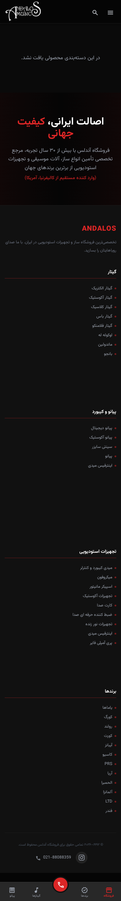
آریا (109, 773)
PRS (108, 764)
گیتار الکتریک (102, 288)
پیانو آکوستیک (100, 438)
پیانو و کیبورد (104, 412)
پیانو (108, 456)
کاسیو (107, 755)
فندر (108, 811)
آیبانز (108, 745)
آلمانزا (107, 792)
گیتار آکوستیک (100, 298)
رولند (108, 727)
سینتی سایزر (102, 447)
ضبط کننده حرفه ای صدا (92, 615)
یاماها (107, 708)
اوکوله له (105, 335)
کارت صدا (104, 605)
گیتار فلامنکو (102, 326)
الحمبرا (106, 783)
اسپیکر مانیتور (101, 587)
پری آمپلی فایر (101, 643)
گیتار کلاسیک (101, 307)
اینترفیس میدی (100, 466)
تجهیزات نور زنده (98, 624)
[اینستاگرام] (82, 857)
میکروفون (104, 577)
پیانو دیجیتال (101, 428)
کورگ (108, 717)
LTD (108, 802)
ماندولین (105, 345)
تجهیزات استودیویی (97, 551)
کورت (108, 736)
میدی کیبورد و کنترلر (96, 568)
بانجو (108, 354)
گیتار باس (104, 316)
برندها (110, 691)
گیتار (112, 272)
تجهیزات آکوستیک (97, 596)
